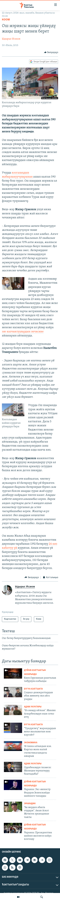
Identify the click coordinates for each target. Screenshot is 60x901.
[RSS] (12, 867)
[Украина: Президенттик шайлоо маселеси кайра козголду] (13, 828)
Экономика (30, 742)
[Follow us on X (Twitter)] (12, 860)
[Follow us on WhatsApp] (5, 867)
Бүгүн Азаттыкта (33, 689)
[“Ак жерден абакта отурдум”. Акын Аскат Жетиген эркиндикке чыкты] (13, 807)
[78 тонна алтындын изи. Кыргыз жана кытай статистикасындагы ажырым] (13, 746)
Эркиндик (30, 803)
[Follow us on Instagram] (49, 860)
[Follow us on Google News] (35, 860)
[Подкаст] (20, 867)
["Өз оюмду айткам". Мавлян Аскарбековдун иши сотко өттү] (13, 710)
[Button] (51, 52)
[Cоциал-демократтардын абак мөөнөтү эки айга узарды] (13, 692)
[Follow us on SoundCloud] (42, 860)
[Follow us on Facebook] (5, 860)
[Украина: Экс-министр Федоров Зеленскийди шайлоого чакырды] (13, 785)
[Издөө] (41, 897)
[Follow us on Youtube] (20, 860)
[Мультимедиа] (18, 897)
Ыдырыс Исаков (11, 39)
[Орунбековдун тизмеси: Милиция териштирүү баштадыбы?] (13, 767)
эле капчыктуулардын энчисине (23, 331)
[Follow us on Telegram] (27, 860)
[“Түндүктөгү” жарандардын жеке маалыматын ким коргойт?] (13, 728)
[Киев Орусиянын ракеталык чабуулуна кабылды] (13, 673)
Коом (6, 19)
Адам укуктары (32, 707)
